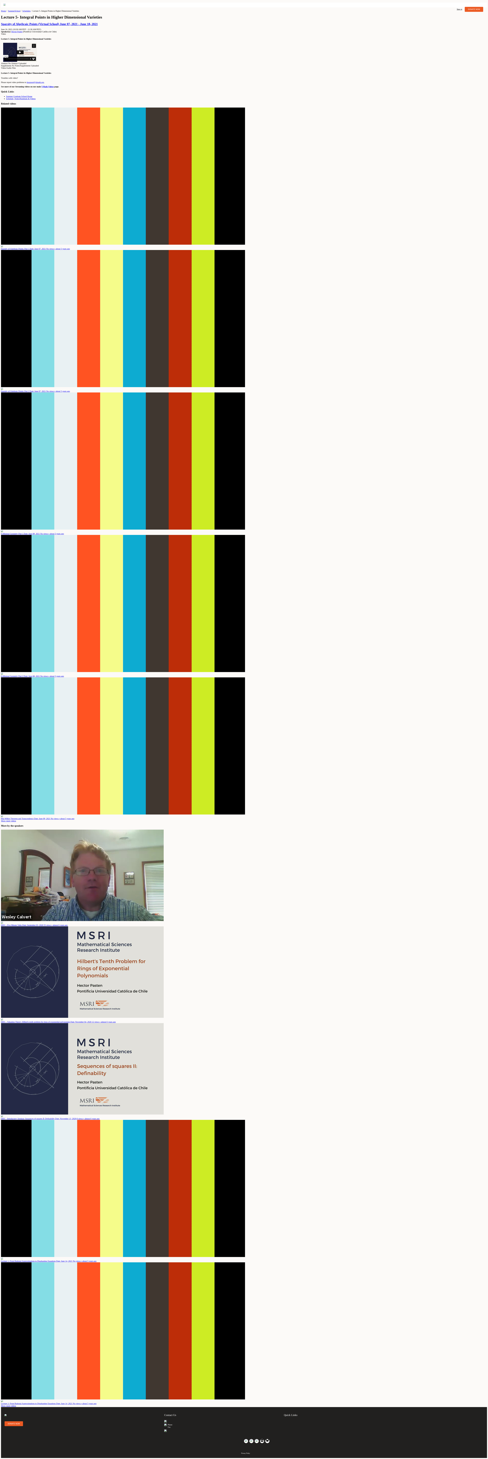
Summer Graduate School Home (19, 96)
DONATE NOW (474, 9)
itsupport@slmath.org (35, 82)
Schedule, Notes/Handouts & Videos (21, 99)
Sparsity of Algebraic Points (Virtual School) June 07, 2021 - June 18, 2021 (49, 24)
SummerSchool (14, 11)
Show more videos (8, 821)
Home (3, 11)
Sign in (459, 9)
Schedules (26, 11)
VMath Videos (47, 87)
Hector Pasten (16, 32)
